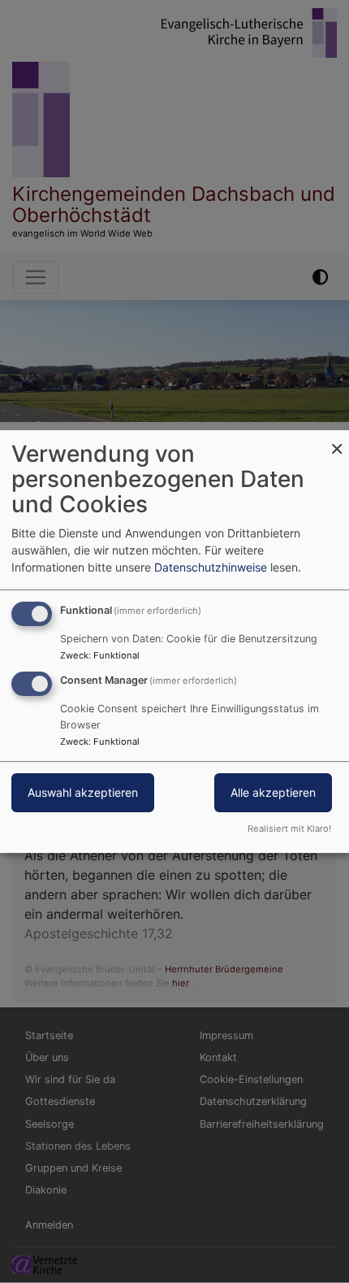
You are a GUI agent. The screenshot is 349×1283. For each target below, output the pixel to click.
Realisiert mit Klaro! (289, 828)
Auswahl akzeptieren (83, 792)
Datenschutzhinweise (210, 567)
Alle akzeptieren (273, 792)
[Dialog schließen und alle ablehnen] (337, 440)
